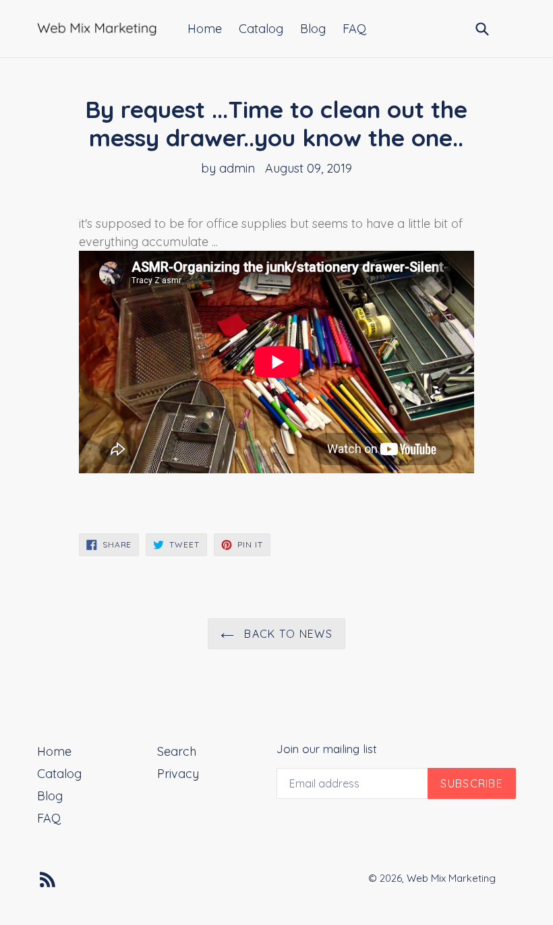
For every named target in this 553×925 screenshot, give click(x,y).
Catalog (261, 28)
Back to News (286, 633)
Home (204, 28)
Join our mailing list (326, 749)
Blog (313, 28)
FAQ (354, 28)
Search (176, 751)
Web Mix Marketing (451, 878)
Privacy (178, 773)
